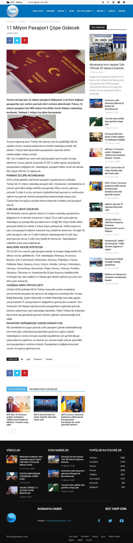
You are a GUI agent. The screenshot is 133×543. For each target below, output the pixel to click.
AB (22, 359)
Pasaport (38, 359)
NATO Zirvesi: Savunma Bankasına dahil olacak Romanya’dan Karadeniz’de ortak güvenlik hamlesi (72, 419)
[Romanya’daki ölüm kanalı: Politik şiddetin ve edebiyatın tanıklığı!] (96, 137)
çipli (28, 359)
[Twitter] (118, 2)
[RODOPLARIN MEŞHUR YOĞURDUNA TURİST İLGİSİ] (12, 476)
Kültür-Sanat (84, 11)
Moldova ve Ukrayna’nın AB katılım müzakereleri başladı (115, 277)
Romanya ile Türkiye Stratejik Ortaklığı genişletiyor (114, 262)
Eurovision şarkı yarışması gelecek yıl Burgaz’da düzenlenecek (73, 473)
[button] (103, 2)
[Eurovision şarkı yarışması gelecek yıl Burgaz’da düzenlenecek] (96, 103)
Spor (71, 11)
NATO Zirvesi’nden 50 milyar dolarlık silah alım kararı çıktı (45, 417)
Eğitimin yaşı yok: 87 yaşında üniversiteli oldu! (114, 207)
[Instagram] (113, 2)
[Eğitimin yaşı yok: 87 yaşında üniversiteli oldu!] (96, 207)
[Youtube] (124, 2)
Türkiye (48, 359)
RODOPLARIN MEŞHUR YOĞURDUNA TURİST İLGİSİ (30, 476)
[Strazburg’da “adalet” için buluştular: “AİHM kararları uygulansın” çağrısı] (96, 243)
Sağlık (112, 11)
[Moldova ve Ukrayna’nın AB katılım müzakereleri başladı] (96, 277)
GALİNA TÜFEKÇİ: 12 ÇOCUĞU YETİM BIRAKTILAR (29, 490)
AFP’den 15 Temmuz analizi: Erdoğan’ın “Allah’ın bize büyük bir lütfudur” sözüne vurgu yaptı (17, 419)
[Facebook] (108, 2)
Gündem (50, 11)
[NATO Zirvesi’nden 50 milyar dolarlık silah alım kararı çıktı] (46, 404)
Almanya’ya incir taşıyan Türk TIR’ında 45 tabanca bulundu (72, 459)
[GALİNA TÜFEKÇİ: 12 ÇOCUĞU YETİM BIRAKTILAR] (12, 490)
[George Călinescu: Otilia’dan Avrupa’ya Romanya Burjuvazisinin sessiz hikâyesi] (96, 222)
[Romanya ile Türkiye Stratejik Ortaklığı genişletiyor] (96, 262)
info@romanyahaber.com (58, 520)
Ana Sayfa (38, 11)
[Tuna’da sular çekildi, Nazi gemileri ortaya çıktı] (96, 121)
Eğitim (100, 11)
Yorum (121, 11)
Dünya (60, 11)
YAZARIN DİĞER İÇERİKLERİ (43, 389)
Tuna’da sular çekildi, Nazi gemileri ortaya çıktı (114, 121)
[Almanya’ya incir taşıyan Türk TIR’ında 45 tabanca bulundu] (108, 47)
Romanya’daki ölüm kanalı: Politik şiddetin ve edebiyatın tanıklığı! (115, 137)
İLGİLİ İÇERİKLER (16, 389)
